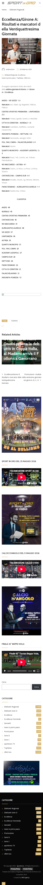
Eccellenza (21, 75)
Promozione (9, 731)
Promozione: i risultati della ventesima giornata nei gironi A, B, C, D (31, 377)
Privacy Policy (15, 869)
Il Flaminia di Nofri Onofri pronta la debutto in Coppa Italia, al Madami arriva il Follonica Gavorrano (21, 348)
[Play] (5, 671)
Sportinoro (20, 866)
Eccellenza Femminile (12, 719)
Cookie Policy (27, 869)
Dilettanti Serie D (10, 711)
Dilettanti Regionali (17, 9)
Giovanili (7, 723)
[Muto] (34, 671)
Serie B (7, 735)
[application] (21, 662)
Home (4, 9)
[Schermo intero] (38, 671)
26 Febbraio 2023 (26, 69)
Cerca (4, 682)
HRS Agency (25, 878)
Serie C (7, 740)
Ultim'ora (27, 78)
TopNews (20, 78)
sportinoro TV (9, 744)
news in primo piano (9, 78)
